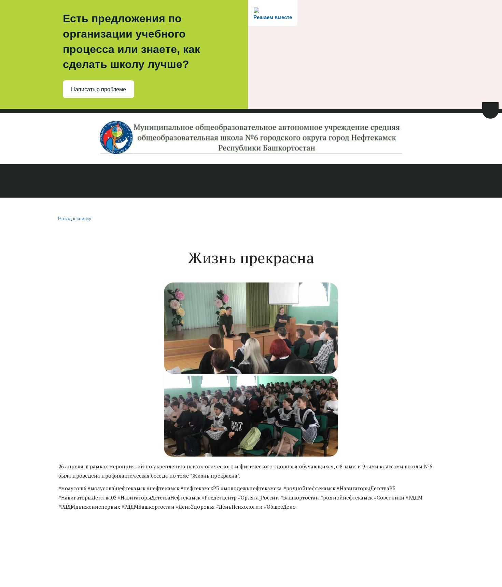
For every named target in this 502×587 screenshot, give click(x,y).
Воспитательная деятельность (292, 181)
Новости (21, 181)
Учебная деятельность (206, 181)
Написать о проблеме (98, 89)
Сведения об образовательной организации (101, 181)
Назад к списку (74, 218)
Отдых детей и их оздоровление (392, 181)
